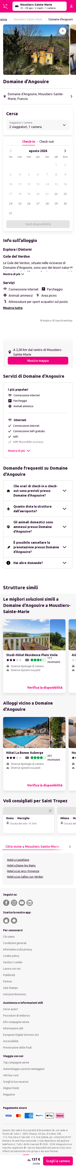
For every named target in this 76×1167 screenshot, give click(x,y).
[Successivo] (65, 151)
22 (56, 193)
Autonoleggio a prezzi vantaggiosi (23, 1068)
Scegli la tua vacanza (15, 1081)
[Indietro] (10, 151)
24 (10, 203)
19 (28, 193)
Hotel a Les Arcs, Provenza (23, 871)
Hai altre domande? (28, 563)
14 (47, 184)
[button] (36, 49)
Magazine (9, 1094)
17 (10, 193)
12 (28, 184)
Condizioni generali (15, 943)
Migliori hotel (11, 1088)
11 (19, 184)
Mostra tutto (13, 308)
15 (56, 184)
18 (19, 193)
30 (65, 203)
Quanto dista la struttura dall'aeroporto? (32, 509)
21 (47, 193)
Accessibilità (10, 1041)
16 (65, 184)
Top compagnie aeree (16, 1062)
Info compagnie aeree (16, 1022)
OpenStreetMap (63, 320)
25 (19, 203)
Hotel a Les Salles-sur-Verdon (25, 876)
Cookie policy (11, 955)
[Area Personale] (71, 6)
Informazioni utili (13, 1028)
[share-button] (62, 31)
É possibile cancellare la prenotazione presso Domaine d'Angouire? (36, 547)
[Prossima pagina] (70, 847)
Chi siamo (9, 936)
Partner (7, 981)
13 (38, 184)
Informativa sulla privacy (17, 949)
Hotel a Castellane (18, 859)
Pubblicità (9, 975)
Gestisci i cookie (12, 962)
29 (56, 203)
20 (38, 193)
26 (28, 203)
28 (47, 203)
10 (10, 184)
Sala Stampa (10, 987)
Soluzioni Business (14, 994)
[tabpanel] (38, 869)
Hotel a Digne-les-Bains (21, 865)
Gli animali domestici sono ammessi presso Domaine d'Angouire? (33, 526)
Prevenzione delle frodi (17, 1047)
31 (10, 213)
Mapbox (47, 320)
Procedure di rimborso (16, 1015)
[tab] (32, 846)
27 (38, 203)
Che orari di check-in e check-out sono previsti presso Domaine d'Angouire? (35, 490)
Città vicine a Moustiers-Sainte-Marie (32, 846)
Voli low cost (11, 1075)
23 (65, 193)
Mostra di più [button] (16, 450)
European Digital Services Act (21, 1034)
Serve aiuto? (10, 1009)
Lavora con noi (11, 968)
